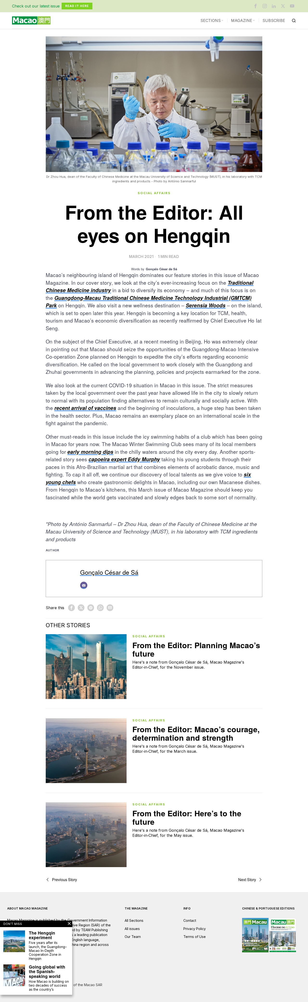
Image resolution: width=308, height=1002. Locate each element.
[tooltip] (255, 6)
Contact (189, 920)
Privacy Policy (194, 929)
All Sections (134, 920)
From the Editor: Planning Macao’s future (196, 649)
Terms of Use (194, 937)
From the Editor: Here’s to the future (186, 817)
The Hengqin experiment (42, 935)
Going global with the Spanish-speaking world (47, 971)
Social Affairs (154, 193)
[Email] (83, 585)
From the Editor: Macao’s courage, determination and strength (196, 733)
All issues (132, 929)
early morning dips (90, 451)
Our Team (133, 937)
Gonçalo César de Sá (109, 572)
